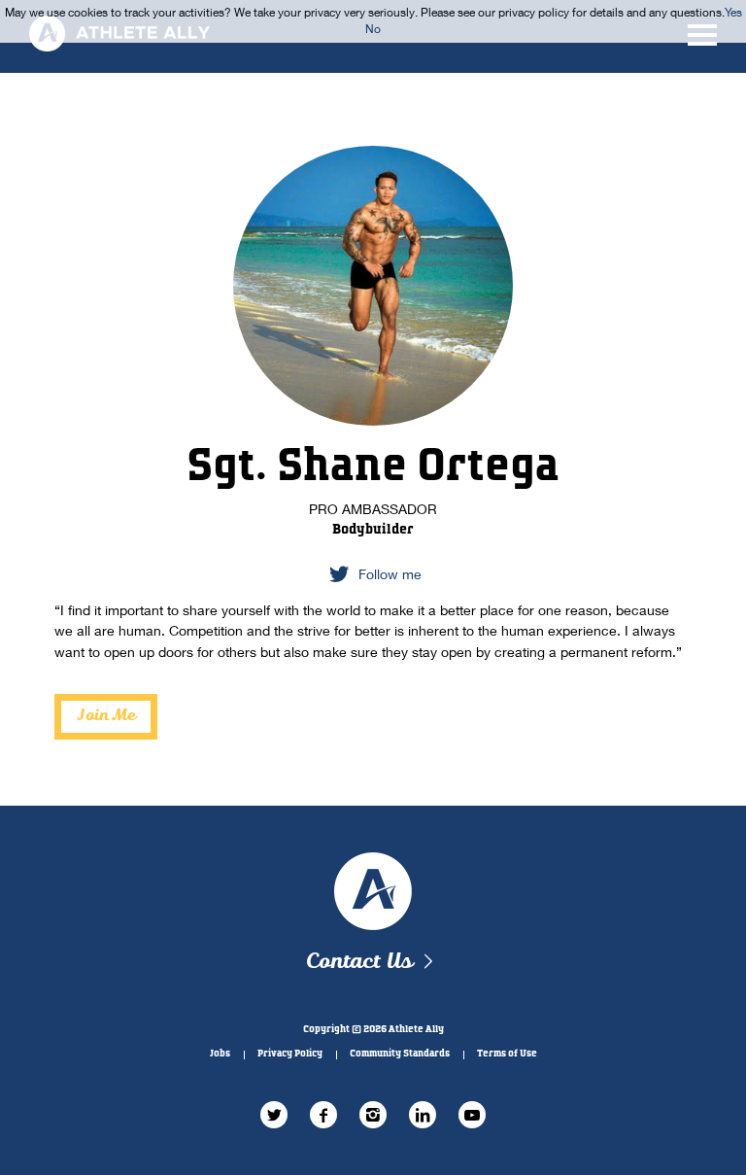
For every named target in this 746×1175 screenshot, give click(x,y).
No (373, 28)
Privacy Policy (289, 1053)
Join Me (106, 716)
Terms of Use (507, 1053)
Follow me (390, 574)
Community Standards (400, 1053)
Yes (733, 12)
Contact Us (359, 962)
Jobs (220, 1053)
